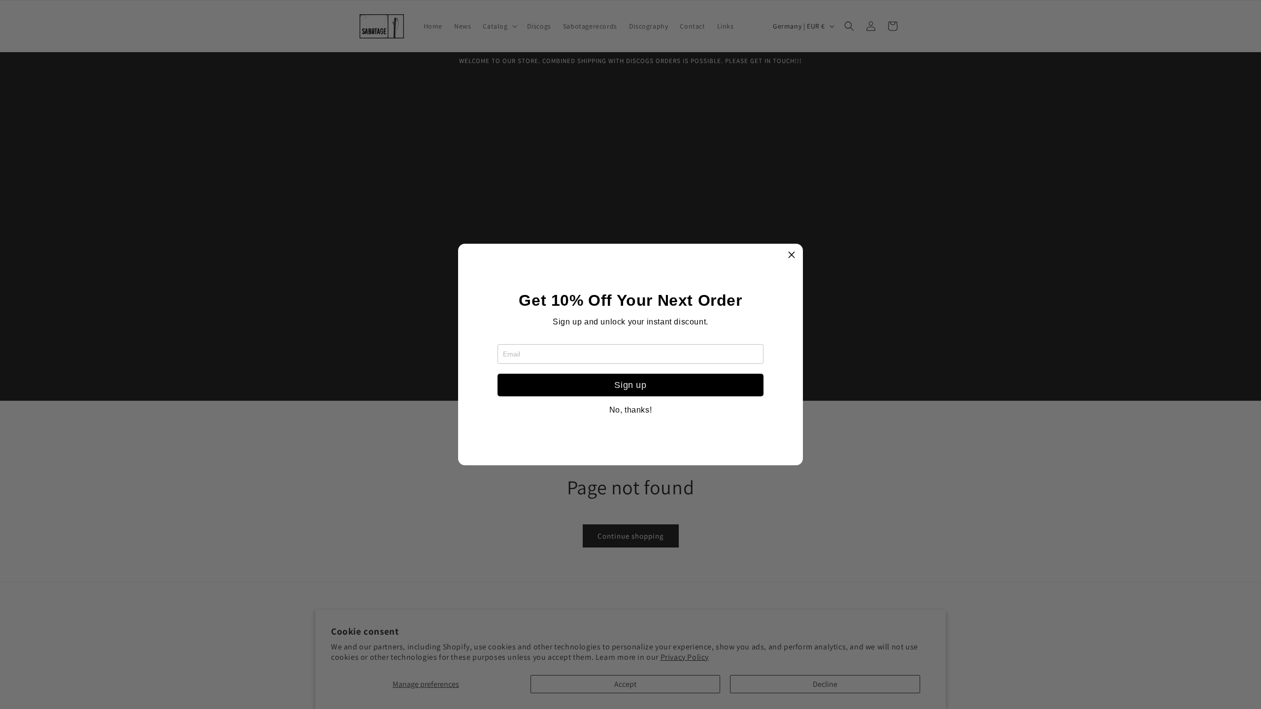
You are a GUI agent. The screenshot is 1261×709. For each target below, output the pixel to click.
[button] (792, 255)
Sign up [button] (630, 385)
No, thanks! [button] (630, 410)
